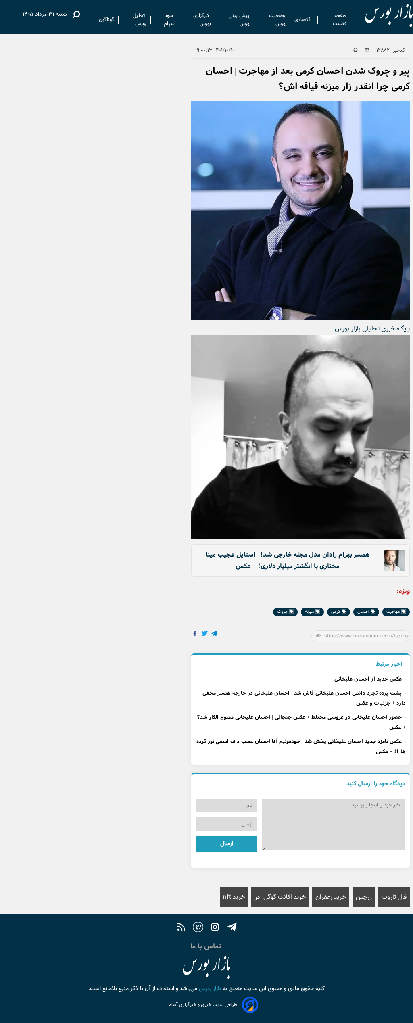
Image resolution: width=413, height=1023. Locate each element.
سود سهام (169, 20)
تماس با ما (206, 946)
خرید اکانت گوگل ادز (280, 897)
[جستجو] (76, 14)
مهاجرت (393, 611)
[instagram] (215, 928)
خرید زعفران (330, 897)
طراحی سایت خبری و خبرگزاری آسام (203, 1004)
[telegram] (232, 928)
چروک (283, 611)
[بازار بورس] (381, 16)
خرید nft (234, 897)
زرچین (364, 897)
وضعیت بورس (278, 20)
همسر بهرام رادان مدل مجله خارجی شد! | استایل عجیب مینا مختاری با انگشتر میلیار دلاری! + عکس (287, 560)
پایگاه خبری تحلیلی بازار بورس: (371, 329)
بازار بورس (209, 988)
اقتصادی (303, 20)
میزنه (310, 611)
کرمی (336, 611)
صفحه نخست (339, 20)
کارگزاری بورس (202, 20)
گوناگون (106, 20)
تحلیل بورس (139, 20)
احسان (364, 611)
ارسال (226, 843)
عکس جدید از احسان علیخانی (368, 679)
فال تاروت (394, 897)
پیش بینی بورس (240, 20)
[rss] (181, 928)
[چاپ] (355, 50)
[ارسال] (367, 50)
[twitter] (198, 928)
